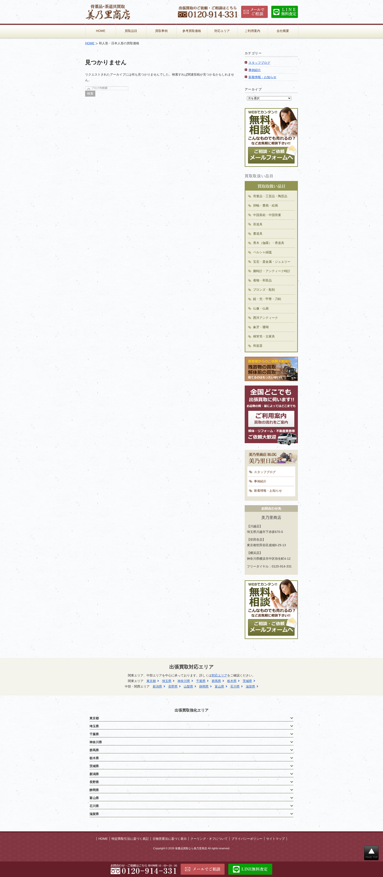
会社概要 (283, 31)
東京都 (151, 681)
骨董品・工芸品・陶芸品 (270, 196)
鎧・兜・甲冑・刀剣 (267, 299)
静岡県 (204, 686)
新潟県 (157, 686)
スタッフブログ (259, 62)
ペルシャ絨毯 (262, 252)
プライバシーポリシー (246, 838)
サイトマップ (275, 838)
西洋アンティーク (265, 318)
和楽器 (257, 345)
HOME (100, 31)
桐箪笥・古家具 (264, 336)
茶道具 (257, 224)
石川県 (235, 686)
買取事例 (161, 31)
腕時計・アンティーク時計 (271, 271)
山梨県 (188, 686)
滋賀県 (250, 686)
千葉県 (200, 681)
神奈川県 (184, 681)
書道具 (257, 233)
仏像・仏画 (261, 308)
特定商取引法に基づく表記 (130, 838)
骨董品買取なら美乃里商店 (191, 848)
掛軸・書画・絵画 (265, 205)
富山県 (219, 686)
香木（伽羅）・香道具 (268, 243)
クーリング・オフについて (209, 838)
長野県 (173, 686)
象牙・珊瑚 (261, 327)
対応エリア (222, 31)
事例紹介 (254, 70)
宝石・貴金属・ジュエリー (271, 261)
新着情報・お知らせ (262, 77)
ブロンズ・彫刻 (264, 289)
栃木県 (231, 681)
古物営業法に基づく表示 (169, 838)
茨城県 (247, 681)
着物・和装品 (262, 280)
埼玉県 (166, 681)
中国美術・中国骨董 (267, 215)
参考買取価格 (191, 31)
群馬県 (216, 681)
